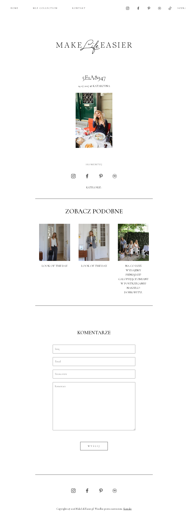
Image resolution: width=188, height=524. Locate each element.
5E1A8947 (94, 77)
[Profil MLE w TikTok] (170, 8)
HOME (15, 8)
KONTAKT (79, 8)
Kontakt (127, 508)
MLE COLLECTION (45, 8)
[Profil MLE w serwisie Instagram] (127, 8)
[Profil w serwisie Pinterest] (149, 8)
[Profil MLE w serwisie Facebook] (138, 8)
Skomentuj (94, 164)
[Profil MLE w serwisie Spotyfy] (159, 8)
